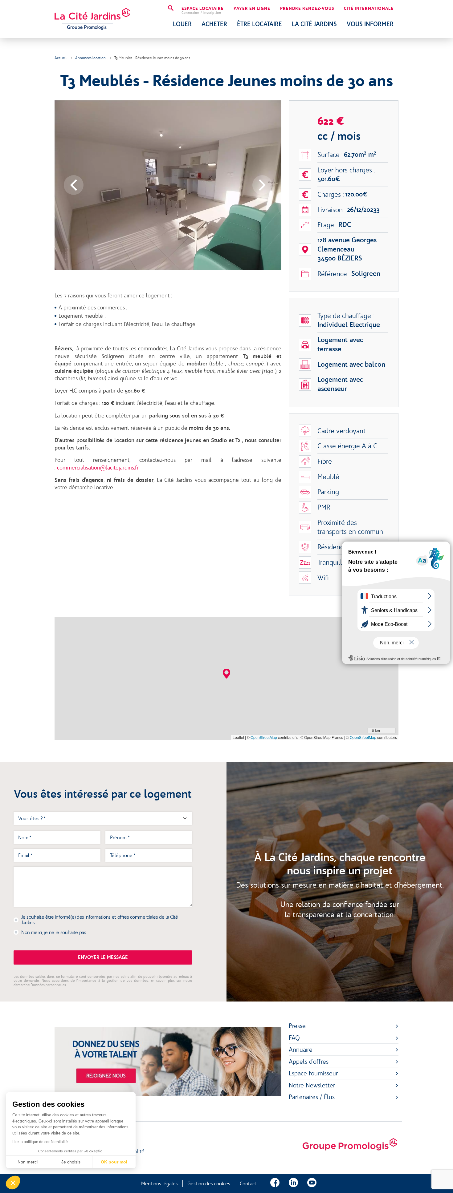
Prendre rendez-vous (307, 8)
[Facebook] (275, 1183)
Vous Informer (370, 24)
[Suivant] (262, 185)
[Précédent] (74, 185)
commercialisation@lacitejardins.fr (98, 467)
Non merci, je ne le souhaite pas (53, 932)
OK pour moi (114, 1161)
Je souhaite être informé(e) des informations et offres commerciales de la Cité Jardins (99, 919)
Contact (248, 1183)
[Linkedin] (293, 1183)
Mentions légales (159, 1183)
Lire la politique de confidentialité (40, 1142)
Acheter (214, 24)
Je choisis (70, 1161)
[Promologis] (349, 1144)
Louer (182, 24)
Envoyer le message (103, 957)
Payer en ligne (252, 8)
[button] (226, 674)
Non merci (28, 1161)
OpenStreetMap (264, 737)
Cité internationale (369, 8)
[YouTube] (311, 1183)
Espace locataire (203, 10)
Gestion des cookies (208, 1183)
